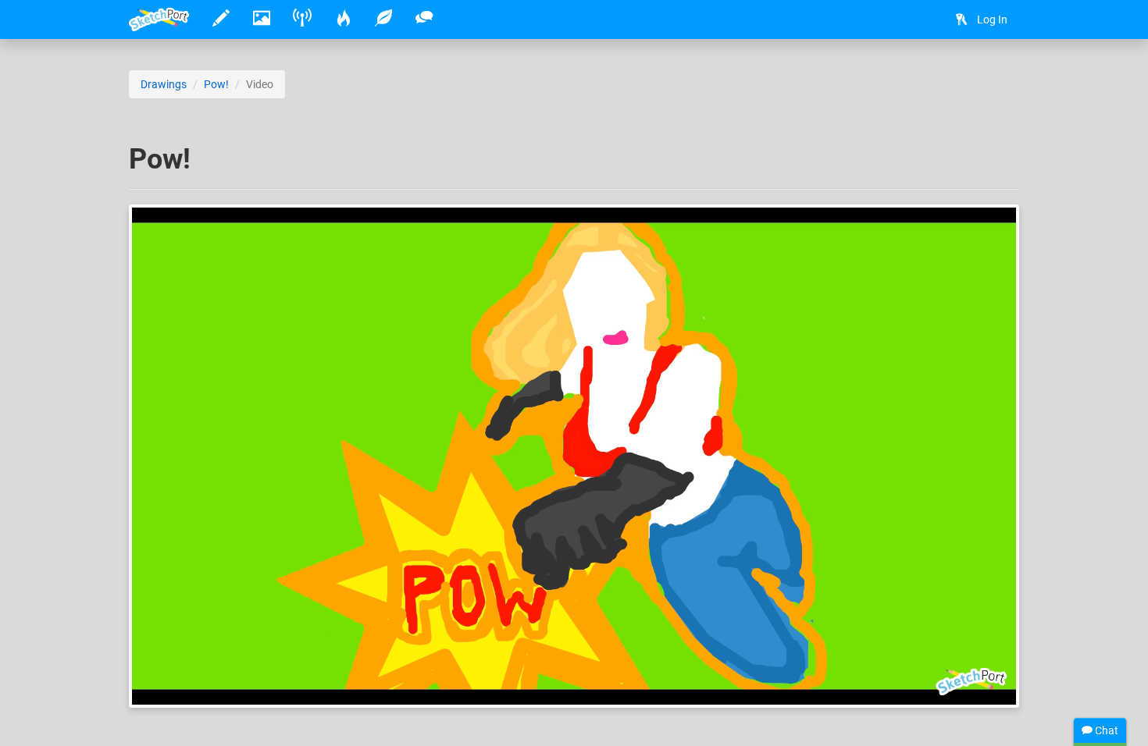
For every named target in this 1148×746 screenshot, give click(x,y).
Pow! (216, 84)
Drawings (164, 84)
